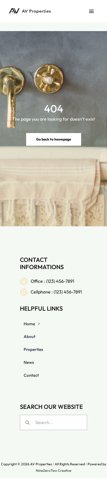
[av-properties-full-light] (30, 9)
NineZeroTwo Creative (53, 470)
